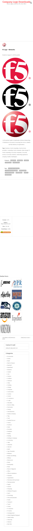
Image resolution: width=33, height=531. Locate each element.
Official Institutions (12, 473)
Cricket (9, 396)
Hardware (20, 160)
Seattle (26, 172)
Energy (9, 409)
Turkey (9, 506)
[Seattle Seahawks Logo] (5, 306)
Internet (26, 160)
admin (18, 55)
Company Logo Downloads (16, 2)
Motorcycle (10, 460)
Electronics (10, 407)
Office (8, 471)
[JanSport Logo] (16, 294)
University (9, 519)
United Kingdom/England (13, 515)
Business (9, 369)
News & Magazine (11, 469)
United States (16, 162)
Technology (8, 162)
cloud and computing (14, 168)
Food (8, 418)
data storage (23, 170)
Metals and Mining (11, 455)
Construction (10, 391)
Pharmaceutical (11, 482)
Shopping (9, 488)
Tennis (8, 499)
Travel (8, 504)
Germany (9, 429)
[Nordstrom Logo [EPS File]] (5, 328)
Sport (8, 493)
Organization (10, 477)
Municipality (10, 464)
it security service (9, 172)
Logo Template (11, 451)
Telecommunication (12, 497)
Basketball (10, 367)
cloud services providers (11, 170)
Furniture (9, 424)
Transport (9, 502)
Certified (9, 378)
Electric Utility (10, 405)
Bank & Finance (11, 363)
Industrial (9, 444)
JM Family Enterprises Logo (8, 338)
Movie (8, 462)
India (8, 442)
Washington (8, 174)
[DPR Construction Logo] (16, 283)
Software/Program (11, 491)
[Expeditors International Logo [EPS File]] (16, 317)
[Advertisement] (16, 21)
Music (8, 466)
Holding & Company (12, 438)
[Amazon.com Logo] (5, 317)
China (8, 383)
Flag (8, 416)
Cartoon (9, 376)
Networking (19, 172)
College (9, 387)
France (9, 422)
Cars (8, 374)
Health (9, 433)
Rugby (8, 484)
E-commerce (10, 398)
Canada (9, 372)
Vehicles (9, 522)
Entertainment (10, 411)
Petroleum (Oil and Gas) (13, 480)
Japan (8, 449)
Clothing (9, 385)
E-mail (8, 400)
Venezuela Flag (25, 337)
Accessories (10, 356)
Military (9, 458)
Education (9, 402)
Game (8, 427)
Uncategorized (10, 513)
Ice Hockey (10, 440)
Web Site (9, 524)
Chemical (9, 380)
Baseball (9, 365)
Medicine (9, 453)
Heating (9, 436)
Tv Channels (10, 508)
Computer (13, 160)
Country (9, 394)
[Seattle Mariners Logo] (16, 306)
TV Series (9, 511)
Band (8, 361)
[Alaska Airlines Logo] (5, 294)
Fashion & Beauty (11, 413)
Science (9, 486)
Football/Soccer (11, 420)
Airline (8, 358)
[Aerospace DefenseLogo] (5, 283)
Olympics (9, 475)
